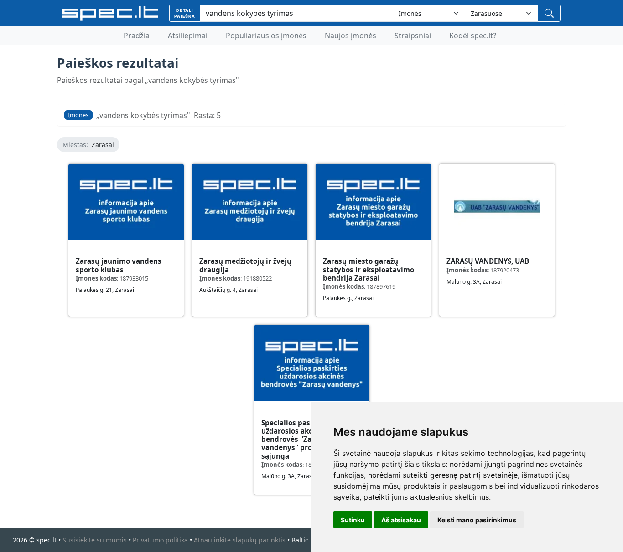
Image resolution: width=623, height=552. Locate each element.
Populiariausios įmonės (266, 36)
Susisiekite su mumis (94, 540)
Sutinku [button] (353, 520)
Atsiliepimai (188, 36)
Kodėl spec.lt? (472, 36)
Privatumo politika (160, 540)
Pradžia (137, 36)
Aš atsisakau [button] (401, 520)
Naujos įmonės (350, 36)
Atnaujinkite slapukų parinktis (240, 540)
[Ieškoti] (549, 13)
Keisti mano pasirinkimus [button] (476, 520)
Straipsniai (413, 36)
